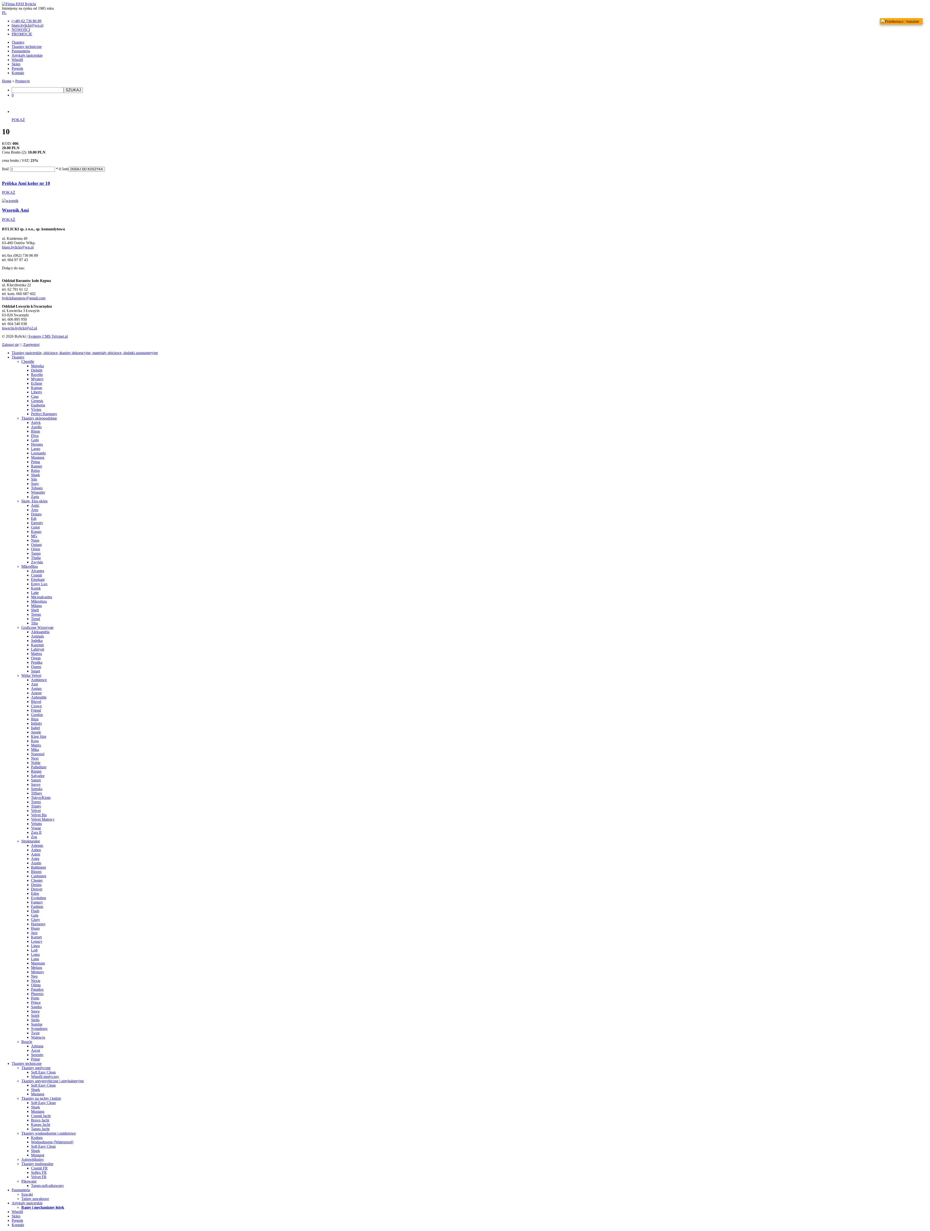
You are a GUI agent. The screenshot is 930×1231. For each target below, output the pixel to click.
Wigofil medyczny (45, 1077)
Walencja (38, 1037)
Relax (35, 470)
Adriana (37, 1046)
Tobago (37, 488)
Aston (35, 854)
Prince (36, 1002)
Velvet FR (38, 1177)
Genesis (37, 401)
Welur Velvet (31, 675)
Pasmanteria (21, 51)
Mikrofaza (39, 601)
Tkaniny (18, 42)
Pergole (17, 68)
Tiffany (36, 793)
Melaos (36, 968)
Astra (35, 859)
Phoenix (37, 994)
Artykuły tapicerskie (27, 55)
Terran (36, 614)
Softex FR (39, 1172)
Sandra (36, 1007)
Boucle (26, 1042)
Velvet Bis (39, 815)
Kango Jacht (40, 1124)
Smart (35, 671)
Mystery (37, 379)
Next (35, 758)
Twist (35, 1033)
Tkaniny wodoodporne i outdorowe (48, 1133)
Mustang (37, 457)
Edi (33, 518)
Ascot (35, 1050)
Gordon (37, 715)
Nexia (35, 981)
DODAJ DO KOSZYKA (86, 169)
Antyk (36, 423)
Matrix (36, 745)
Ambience (39, 680)
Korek (36, 588)
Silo (34, 479)
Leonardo (38, 453)
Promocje (22, 81)
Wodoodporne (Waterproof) (52, 1142)
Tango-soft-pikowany (47, 1186)
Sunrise (36, 1024)
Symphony (39, 1029)
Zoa (34, 837)
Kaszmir (37, 645)
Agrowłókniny (32, 1159)
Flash (35, 911)
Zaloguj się (10, 345)
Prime (35, 1059)
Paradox (37, 989)
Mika (35, 750)
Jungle (36, 732)
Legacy (36, 941)
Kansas (36, 388)
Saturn (36, 780)
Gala (34, 915)
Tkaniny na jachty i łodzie (41, 1098)
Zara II (36, 832)
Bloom (36, 872)
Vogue (36, 828)
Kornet (36, 937)
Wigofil (17, 60)
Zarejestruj (31, 345)
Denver (36, 889)
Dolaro (36, 514)
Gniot (35, 527)
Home (6, 81)
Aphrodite (38, 697)
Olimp (36, 985)
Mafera (36, 654)
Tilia (34, 623)
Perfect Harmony (44, 414)
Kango (36, 532)
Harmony (38, 924)
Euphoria (38, 405)
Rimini (36, 771)
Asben (36, 850)
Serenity (37, 1055)
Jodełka (37, 641)
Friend (36, 710)
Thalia (36, 558)
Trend (35, 619)
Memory (37, 972)
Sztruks (36, 789)
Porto (35, 998)
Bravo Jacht (40, 1120)
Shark (35, 475)
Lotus (35, 954)
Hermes (37, 444)
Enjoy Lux (39, 584)
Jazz (34, 933)
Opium (36, 545)
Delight (36, 370)
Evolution (38, 898)
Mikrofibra (29, 566)
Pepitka (36, 662)
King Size (38, 736)
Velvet (36, 811)
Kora (35, 741)
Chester (37, 880)
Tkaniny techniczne (27, 47)
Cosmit (36, 575)
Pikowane (29, 1181)
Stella (35, 1020)
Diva (35, 436)
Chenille (27, 361)
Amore (36, 693)
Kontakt (18, 73)
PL (4, 13)
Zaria (35, 497)
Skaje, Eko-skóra (34, 501)
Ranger (36, 466)
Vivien (36, 409)
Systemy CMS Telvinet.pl (48, 336)
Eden (35, 893)
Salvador (38, 776)
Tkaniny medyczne (36, 1068)
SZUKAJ (73, 90)
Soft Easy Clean (43, 1072)
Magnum (38, 963)
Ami (34, 684)
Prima (35, 462)
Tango (36, 553)
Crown (36, 706)
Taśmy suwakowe (35, 1199)
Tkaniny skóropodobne (39, 418)
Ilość (5, 169)
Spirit (35, 1015)
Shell (35, 610)
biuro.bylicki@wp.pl (18, 247)
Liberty (36, 392)
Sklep (16, 64)
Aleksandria (40, 632)
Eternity (37, 523)
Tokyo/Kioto (41, 797)
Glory (35, 920)
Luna (35, 959)
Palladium (38, 767)
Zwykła (37, 562)
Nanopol (37, 754)
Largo (35, 449)
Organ (36, 658)
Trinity (36, 806)
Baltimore (38, 867)
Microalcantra (41, 597)
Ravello (37, 375)
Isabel (35, 728)
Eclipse (36, 383)
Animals (37, 636)
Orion (35, 549)
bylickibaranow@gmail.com (23, 298)
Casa (35, 396)
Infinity (36, 723)
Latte (35, 593)
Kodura (37, 1138)
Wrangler (38, 492)
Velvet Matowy (42, 819)
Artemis (37, 845)
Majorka (37, 366)
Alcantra (37, 571)
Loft (34, 950)
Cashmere (38, 876)
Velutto (36, 824)
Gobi (35, 440)
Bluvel (36, 702)
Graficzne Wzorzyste (37, 627)
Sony (35, 484)
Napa (35, 540)
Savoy (36, 784)
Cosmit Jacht (41, 1116)
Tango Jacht (40, 1129)
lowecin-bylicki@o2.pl (19, 328)
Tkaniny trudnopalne (37, 1164)
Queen (36, 667)
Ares (34, 510)
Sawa (35, 1011)
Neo (34, 976)
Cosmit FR (39, 1168)
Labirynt (37, 649)
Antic (35, 505)
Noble (35, 763)
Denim (36, 885)
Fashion (37, 906)
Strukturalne (30, 841)
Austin (36, 863)
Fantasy (37, 902)
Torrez (36, 802)
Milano (36, 606)
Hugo (35, 928)
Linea (35, 946)
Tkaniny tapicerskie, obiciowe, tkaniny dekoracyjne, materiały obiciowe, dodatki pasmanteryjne (85, 353)
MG (34, 536)
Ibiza (35, 719)
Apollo (36, 427)
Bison (35, 431)
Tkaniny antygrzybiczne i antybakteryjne (52, 1081)
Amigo (36, 688)
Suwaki (27, 1194)
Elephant (38, 579)
